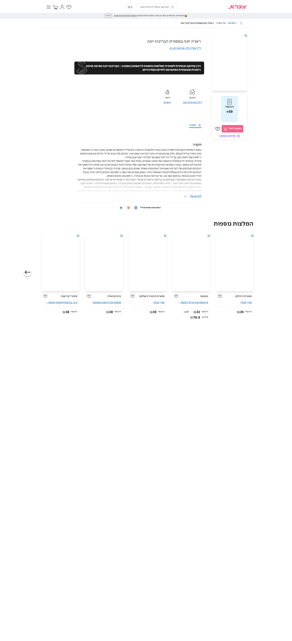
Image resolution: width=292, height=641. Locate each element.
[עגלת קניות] (55, 7)
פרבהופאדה (114, 296)
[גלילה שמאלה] (27, 272)
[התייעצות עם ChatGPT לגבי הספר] (136, 208)
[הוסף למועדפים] (217, 129)
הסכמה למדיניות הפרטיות (125, 16)
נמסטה (204, 296)
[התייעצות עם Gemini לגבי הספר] (121, 208)
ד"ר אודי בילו (193, 48)
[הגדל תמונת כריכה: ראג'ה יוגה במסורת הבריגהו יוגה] (229, 62)
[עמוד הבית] (241, 23)
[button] (48, 7)
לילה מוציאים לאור (192, 102)
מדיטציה (220, 23)
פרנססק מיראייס (198, 302)
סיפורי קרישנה (69, 296)
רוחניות (232, 23)
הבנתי (108, 16)
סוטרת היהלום (243, 296)
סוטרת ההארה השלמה (152, 296)
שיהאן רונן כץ (177, 48)
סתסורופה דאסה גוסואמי (107, 302)
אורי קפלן (246, 302)
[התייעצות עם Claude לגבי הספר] (128, 208)
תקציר (192, 125)
